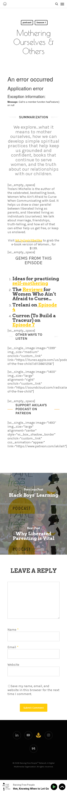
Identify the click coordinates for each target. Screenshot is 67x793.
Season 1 (41, 22)
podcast (27, 22)
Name (13, 630)
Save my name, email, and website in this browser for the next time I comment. (33, 690)
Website (13, 665)
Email (12, 647)
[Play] (54, 787)
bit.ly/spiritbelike (28, 240)
